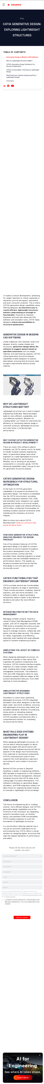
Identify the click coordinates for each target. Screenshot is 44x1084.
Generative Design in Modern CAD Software (22, 57)
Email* (5, 887)
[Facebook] (8, 85)
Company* (7, 872)
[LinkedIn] (4, 85)
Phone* (6, 882)
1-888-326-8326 (10, 897)
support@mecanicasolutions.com (32, 895)
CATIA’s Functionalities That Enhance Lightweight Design (22, 71)
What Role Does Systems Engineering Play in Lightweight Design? (21, 76)
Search (39, 6)
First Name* (7, 861)
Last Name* (7, 866)
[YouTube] (12, 85)
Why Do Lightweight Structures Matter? (19, 61)
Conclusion (10, 81)
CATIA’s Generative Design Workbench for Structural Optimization (20, 65)
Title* (5, 877)
